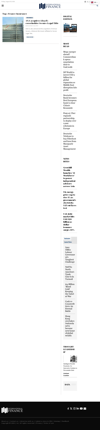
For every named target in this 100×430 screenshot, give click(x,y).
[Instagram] (74, 408)
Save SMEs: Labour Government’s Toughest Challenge (70, 254)
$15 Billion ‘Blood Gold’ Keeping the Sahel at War (70, 290)
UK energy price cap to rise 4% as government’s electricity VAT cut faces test (69, 200)
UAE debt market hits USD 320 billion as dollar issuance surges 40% (68, 222)
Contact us (14, 421)
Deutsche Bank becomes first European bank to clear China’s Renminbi (70, 101)
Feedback (65, 421)
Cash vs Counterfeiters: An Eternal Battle (70, 306)
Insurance (29, 17)
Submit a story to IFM (44, 421)
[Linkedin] (78, 408)
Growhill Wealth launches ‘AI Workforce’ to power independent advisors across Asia (69, 177)
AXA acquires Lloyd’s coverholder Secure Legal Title (42, 22)
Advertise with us (27, 421)
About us (4, 421)
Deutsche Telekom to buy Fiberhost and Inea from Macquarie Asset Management (69, 141)
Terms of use (49, 423)
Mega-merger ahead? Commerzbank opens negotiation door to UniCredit (69, 59)
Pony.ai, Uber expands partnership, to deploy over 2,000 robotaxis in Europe (69, 121)
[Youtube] (81, 408)
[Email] (85, 408)
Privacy (39, 423)
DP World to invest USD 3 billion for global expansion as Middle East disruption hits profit (70, 81)
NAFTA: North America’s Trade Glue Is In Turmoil (69, 272)
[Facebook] (68, 408)
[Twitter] (71, 408)
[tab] (67, 238)
